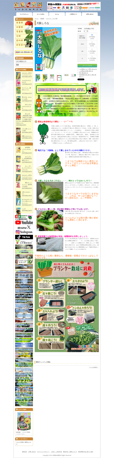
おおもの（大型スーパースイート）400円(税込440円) (27, 74)
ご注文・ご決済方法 (56, 451)
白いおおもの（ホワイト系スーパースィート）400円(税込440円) (27, 202)
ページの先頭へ (93, 367)
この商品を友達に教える (86, 71)
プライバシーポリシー (43, 451)
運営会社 (24, 451)
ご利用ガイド (73, 14)
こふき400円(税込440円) (27, 209)
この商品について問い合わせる (88, 69)
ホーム (57, 14)
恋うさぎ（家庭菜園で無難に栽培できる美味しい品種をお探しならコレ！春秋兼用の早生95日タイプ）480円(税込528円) (24, 119)
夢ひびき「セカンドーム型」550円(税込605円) (27, 99)
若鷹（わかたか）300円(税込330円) (27, 137)
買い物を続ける (83, 73)
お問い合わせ (90, 14)
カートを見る (40, 14)
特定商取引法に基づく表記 (85, 451)
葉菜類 (42, 18)
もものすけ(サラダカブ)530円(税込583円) (27, 82)
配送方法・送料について (70, 451)
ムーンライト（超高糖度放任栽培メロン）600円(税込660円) (27, 159)
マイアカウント (24, 14)
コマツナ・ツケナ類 (51, 18)
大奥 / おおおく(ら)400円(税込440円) (27, 193)
